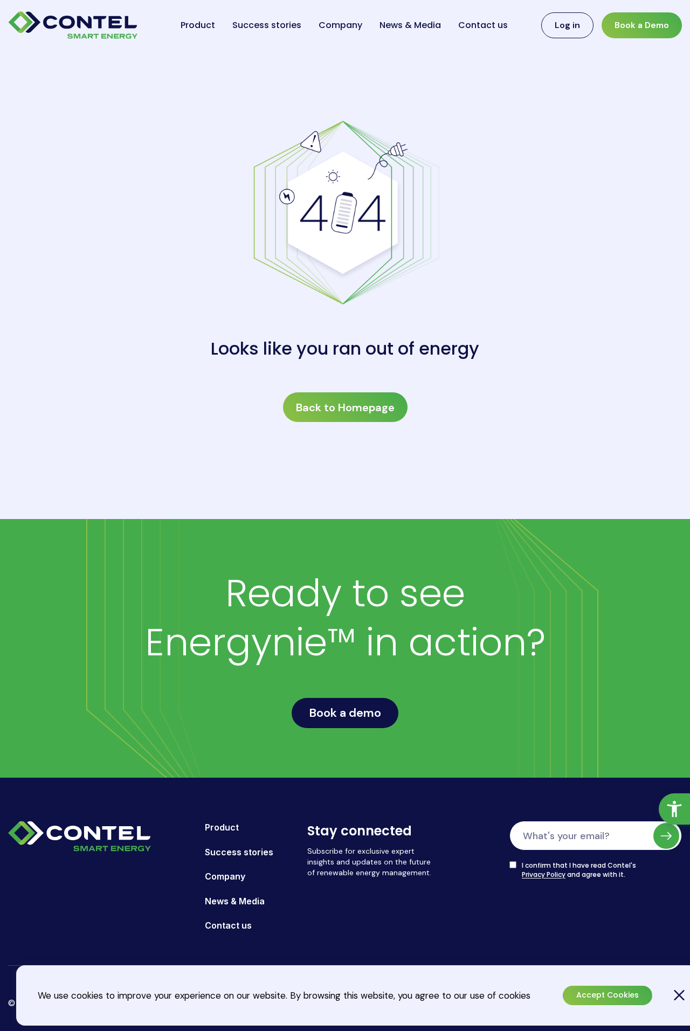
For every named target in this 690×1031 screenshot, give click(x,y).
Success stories (266, 25)
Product (198, 25)
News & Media (410, 25)
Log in (567, 25)
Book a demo (345, 713)
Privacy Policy (543, 874)
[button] (674, 809)
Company (340, 25)
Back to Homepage (345, 407)
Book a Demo (642, 25)
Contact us (483, 25)
